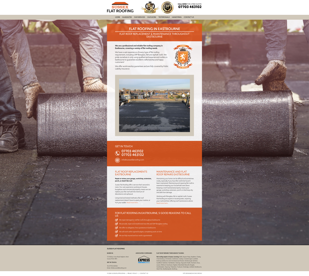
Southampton (160, 267)
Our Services (139, 17)
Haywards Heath (185, 263)
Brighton (193, 257)
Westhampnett (167, 269)
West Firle (159, 269)
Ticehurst (179, 267)
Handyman (177, 17)
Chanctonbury (161, 259)
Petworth (187, 265)
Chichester (168, 259)
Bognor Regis (187, 257)
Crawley (180, 259)
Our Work (151, 17)
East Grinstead (173, 261)
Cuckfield (195, 259)
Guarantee (127, 17)
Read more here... (133, 202)
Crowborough (188, 259)
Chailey (199, 257)
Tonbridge (186, 267)
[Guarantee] (167, 13)
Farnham (195, 261)
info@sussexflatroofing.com (133, 159)
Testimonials (164, 17)
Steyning (167, 267)
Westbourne (197, 267)
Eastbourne (165, 261)
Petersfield (181, 265)
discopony (198, 273)
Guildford (159, 263)
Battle (180, 257)
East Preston (180, 261)
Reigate (192, 265)
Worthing (174, 269)
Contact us (189, 17)
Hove (198, 263)
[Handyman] (151, 13)
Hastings (177, 263)
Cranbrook (175, 259)
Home (117, 17)
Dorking (159, 261)
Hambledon (171, 263)
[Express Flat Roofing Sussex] (120, 12)
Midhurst (163, 265)
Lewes (158, 265)
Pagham (175, 265)
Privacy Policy (132, 273)
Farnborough (188, 261)
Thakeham (173, 267)
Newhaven (169, 265)
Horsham (193, 263)
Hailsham (165, 263)
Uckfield (191, 267)
